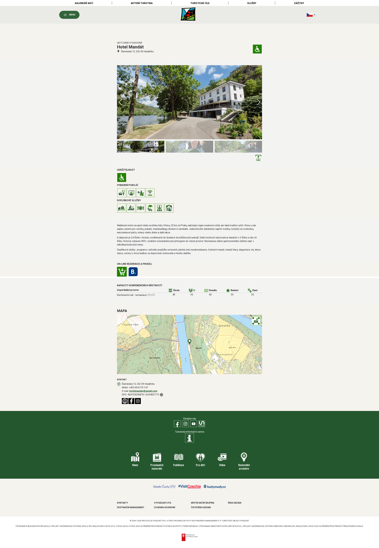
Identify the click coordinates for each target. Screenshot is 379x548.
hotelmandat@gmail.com (143, 391)
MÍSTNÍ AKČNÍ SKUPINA (202, 503)
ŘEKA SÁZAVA (234, 503)
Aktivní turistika (142, 3)
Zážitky (299, 3)
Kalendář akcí (84, 3)
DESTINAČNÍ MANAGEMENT (130, 507)
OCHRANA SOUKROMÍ (164, 507)
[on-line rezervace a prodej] (122, 272)
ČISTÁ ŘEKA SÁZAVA (201, 507)
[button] (259, 102)
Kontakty (122, 503)
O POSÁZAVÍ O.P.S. (163, 503)
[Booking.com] (133, 272)
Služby (251, 3)
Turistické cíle (199, 3)
